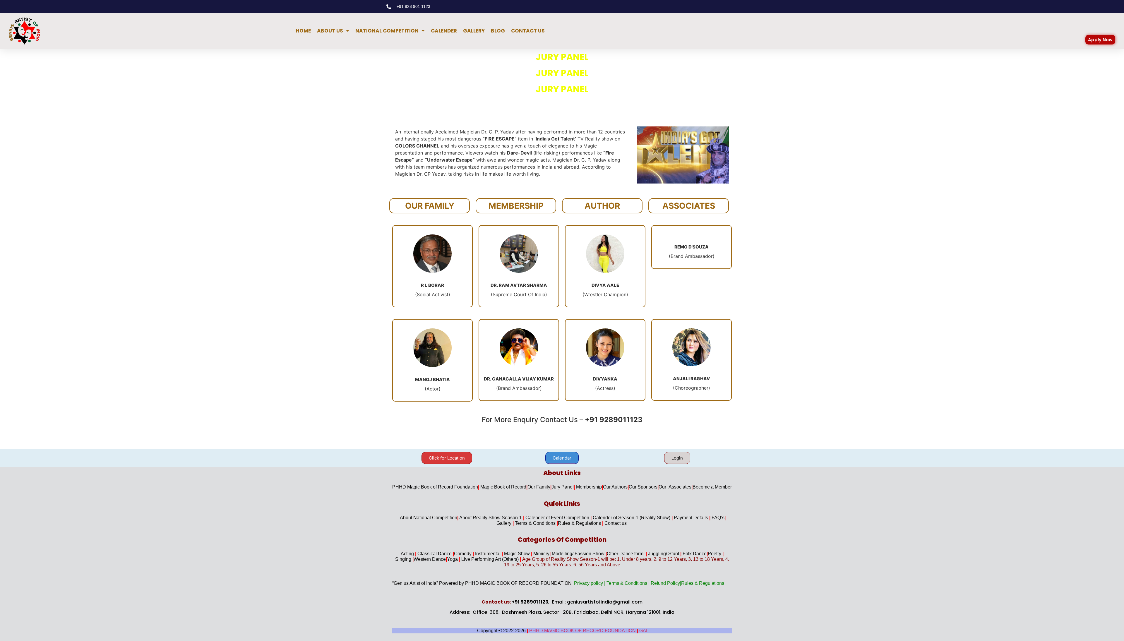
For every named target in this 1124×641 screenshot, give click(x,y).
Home (303, 30)
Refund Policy (665, 583)
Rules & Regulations (580, 523)
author (602, 206)
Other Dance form (626, 553)
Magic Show (517, 553)
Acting (408, 553)
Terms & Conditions (536, 523)
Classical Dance (435, 553)
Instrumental (488, 553)
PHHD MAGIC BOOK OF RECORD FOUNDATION (583, 630)
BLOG (498, 30)
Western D (425, 559)
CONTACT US (528, 30)
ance (441, 559)
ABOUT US (330, 30)
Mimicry (541, 553)
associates (688, 206)
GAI (643, 630)
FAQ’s (718, 517)
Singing (403, 559)
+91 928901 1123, (531, 602)
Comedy (463, 553)
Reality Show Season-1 (498, 517)
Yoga (453, 559)
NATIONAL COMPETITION (387, 30)
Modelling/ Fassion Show (579, 553)
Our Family (429, 206)
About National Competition (428, 517)
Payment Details (691, 517)
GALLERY (474, 30)
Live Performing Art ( (481, 559)
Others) (511, 559)
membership (516, 206)
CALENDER (444, 30)
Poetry (716, 553)
